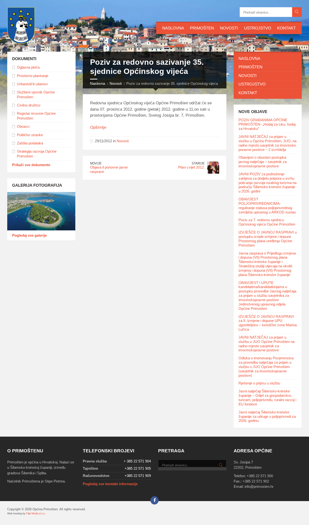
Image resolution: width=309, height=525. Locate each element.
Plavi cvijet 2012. (191, 167)
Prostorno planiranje (32, 76)
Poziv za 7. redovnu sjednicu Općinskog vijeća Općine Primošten (267, 222)
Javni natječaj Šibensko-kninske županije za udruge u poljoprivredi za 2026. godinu (267, 416)
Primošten (202, 28)
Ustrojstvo (257, 28)
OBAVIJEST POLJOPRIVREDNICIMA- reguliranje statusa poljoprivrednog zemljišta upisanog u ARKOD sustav (267, 205)
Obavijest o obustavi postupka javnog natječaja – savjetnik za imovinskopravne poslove (263, 162)
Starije (198, 163)
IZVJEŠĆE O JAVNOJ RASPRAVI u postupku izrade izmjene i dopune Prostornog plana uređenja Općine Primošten (268, 238)
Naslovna (173, 28)
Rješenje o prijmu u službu (259, 383)
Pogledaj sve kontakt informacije (110, 484)
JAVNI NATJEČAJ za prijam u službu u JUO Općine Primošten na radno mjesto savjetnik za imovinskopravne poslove (267, 343)
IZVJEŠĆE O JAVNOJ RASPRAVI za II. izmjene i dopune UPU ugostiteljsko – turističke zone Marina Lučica (268, 323)
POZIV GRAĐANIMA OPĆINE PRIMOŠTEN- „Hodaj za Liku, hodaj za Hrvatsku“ (267, 124)
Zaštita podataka (30, 143)
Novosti (229, 28)
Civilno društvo (28, 105)
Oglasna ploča (28, 67)
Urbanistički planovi (32, 84)
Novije (96, 163)
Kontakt (286, 28)
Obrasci (23, 126)
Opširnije (98, 127)
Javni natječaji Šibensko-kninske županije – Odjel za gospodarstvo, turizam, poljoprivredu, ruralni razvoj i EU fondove (267, 397)
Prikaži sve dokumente (31, 165)
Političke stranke (30, 135)
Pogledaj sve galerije (29, 235)
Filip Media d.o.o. (36, 513)
